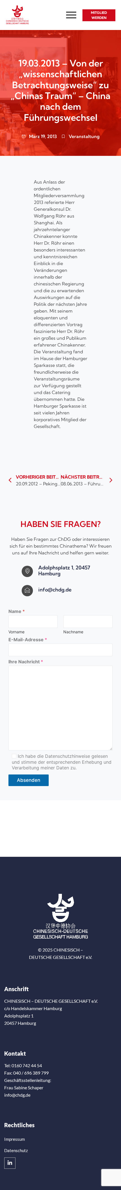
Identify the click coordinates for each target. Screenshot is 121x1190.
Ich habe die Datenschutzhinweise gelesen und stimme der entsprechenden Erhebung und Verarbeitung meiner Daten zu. (61, 762)
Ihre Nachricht (25, 661)
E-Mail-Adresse (27, 639)
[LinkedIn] (9, 1163)
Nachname (73, 631)
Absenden (28, 780)
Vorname (16, 631)
